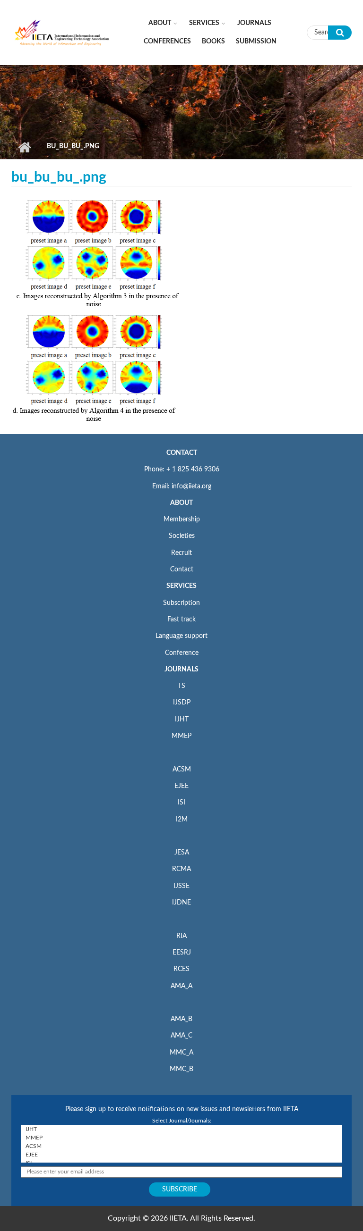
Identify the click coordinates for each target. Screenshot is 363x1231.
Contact (181, 569)
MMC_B (181, 1069)
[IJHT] (181, 1129)
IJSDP (181, 702)
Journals (254, 23)
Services (204, 23)
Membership (182, 519)
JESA (181, 852)
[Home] (62, 32)
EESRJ (182, 952)
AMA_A (181, 986)
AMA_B (181, 1019)
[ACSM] (181, 1146)
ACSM (182, 769)
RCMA (181, 869)
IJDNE (181, 902)
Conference (182, 653)
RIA (181, 936)
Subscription (181, 603)
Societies (182, 536)
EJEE (181, 786)
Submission (256, 41)
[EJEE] (181, 1154)
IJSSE (181, 886)
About (159, 23)
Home (24, 147)
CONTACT (181, 453)
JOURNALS (181, 669)
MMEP (181, 736)
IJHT (182, 719)
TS (181, 686)
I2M (182, 819)
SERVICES (181, 586)
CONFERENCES (167, 41)
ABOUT (181, 503)
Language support (181, 636)
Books (213, 41)
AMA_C (181, 1035)
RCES (181, 969)
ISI (181, 802)
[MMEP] (181, 1137)
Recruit (181, 553)
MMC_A (181, 1052)
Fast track (181, 619)
